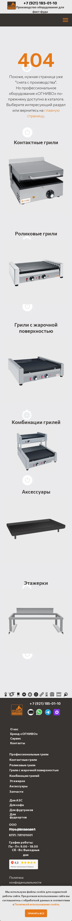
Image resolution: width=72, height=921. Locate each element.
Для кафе (16, 805)
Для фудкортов (18, 815)
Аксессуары (36, 492)
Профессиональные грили (28, 754)
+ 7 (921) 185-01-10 (45, 703)
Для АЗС (15, 800)
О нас (14, 729)
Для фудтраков (21, 810)
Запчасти (16, 791)
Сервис (15, 738)
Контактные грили (36, 142)
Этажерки (36, 583)
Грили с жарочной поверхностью (36, 328)
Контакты (17, 743)
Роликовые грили (36, 233)
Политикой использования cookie (37, 904)
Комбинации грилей (36, 422)
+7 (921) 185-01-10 (40, 3)
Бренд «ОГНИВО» (24, 733)
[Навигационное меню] (65, 20)
